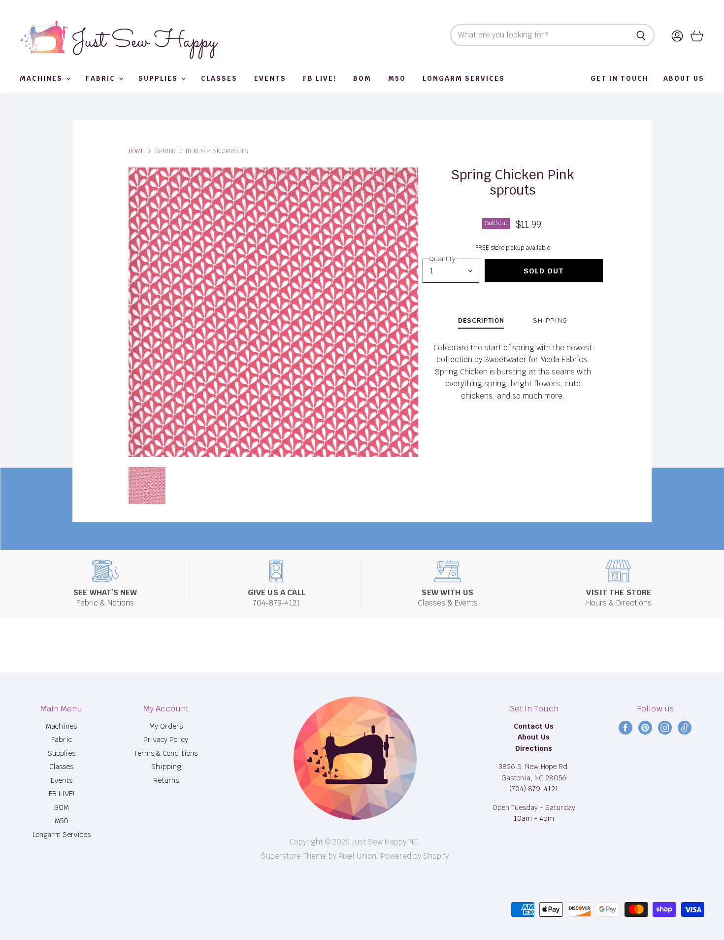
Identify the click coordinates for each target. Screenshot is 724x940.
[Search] (641, 35)
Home (136, 151)
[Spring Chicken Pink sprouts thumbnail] (147, 485)
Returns (166, 780)
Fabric (102, 78)
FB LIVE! (319, 78)
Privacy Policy (165, 739)
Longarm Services (464, 78)
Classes (219, 78)
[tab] (481, 322)
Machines (42, 78)
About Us (683, 78)
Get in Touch (620, 78)
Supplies (159, 78)
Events (270, 78)
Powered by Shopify (415, 856)
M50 (397, 78)
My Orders (166, 726)
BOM (362, 78)
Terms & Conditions (165, 753)
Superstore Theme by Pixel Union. (320, 856)
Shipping (166, 766)
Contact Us (534, 726)
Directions (533, 748)
